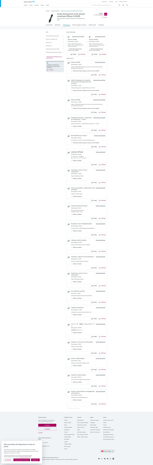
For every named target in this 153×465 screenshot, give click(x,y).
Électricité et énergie (81, 432)
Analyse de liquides (55, 10)
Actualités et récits (107, 427)
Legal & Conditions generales (71, 459)
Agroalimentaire (80, 420)
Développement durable (108, 434)
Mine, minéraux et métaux (82, 434)
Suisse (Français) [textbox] (124, 1)
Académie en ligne (94, 427)
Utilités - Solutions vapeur (82, 436)
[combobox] (124, 1)
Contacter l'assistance (94, 420)
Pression (66, 432)
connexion (100, 15)
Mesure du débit (67, 422)
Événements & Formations (108, 429)
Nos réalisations (106, 432)
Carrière (104, 425)
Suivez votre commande (95, 429)
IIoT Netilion (66, 439)
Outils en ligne (104, 1)
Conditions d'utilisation (50, 459)
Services (66, 448)
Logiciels (66, 441)
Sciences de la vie (80, 427)
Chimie (78, 429)
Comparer (105, 17)
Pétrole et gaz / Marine (82, 425)
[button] (47, 425)
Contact (116, 1)
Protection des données (60, 459)
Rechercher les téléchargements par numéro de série (54, 57)
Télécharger (111, 1)
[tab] (50, 25)
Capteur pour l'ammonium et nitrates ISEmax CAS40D (71, 10)
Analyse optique (67, 436)
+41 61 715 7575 (44, 442)
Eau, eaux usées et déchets (82, 422)
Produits (47, 10)
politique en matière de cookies (25, 456)
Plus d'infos (40, 432)
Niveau (65, 425)
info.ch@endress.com (45, 446)
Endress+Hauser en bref (108, 420)
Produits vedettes (67, 444)
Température (67, 429)
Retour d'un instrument (95, 432)
